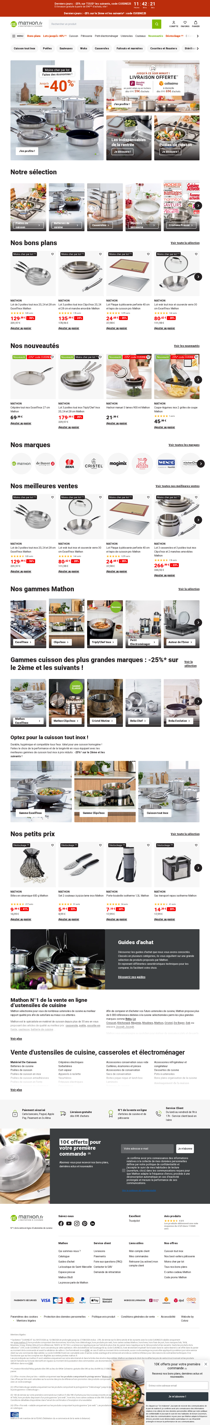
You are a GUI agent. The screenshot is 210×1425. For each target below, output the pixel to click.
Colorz (184, 1320)
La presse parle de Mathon (73, 1282)
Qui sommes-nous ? (69, 1251)
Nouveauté (19, 357)
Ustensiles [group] (127, 36)
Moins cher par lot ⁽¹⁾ (24, 254)
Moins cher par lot (174, 1261)
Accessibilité (168, 1316)
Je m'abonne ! (177, 1396)
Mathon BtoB (65, 1277)
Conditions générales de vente (138, 1316)
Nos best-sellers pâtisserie (179, 1256)
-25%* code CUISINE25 (40, 357)
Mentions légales (26, 1320)
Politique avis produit (103, 1316)
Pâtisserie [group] (86, 36)
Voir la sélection (189, 589)
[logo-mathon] (26, 24)
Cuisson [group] (73, 36)
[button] (196, 24)
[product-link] (33, 290)
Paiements (100, 1256)
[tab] (95, 154)
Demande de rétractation (107, 1272)
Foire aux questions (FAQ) (108, 1261)
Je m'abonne (185, 1148)
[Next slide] (192, 36)
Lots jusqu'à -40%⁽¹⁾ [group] (54, 36)
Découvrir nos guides (131, 977)
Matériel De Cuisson (23, 1062)
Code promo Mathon (175, 1277)
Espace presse (66, 1272)
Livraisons (99, 1251)
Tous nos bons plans (175, 1266)
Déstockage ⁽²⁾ (21, 845)
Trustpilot (134, 1220)
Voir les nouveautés (187, 345)
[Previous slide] (12, 464)
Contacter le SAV (103, 1266)
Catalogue (63, 1256)
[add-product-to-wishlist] (52, 254)
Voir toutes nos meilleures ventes (178, 486)
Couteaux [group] (140, 36)
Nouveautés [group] (155, 36)
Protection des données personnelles (65, 1316)
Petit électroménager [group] (106, 36)
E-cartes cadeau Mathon (177, 1272)
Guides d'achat (66, 1261)
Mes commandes (138, 1256)
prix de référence (65, 1379)
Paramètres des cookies (24, 1316)
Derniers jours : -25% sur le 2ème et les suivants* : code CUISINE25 (97, 13)
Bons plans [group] (34, 36)
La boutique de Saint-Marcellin (75, 1266)
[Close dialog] (206, 1364)
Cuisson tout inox (173, 1251)
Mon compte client (139, 1251)
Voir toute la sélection (185, 242)
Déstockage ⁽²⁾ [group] (174, 36)
